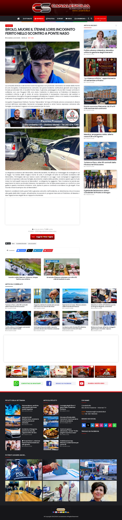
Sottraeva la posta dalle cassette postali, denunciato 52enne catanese (46, 328)
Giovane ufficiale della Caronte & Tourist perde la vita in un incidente (69, 419)
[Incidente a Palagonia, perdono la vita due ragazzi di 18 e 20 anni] (12, 433)
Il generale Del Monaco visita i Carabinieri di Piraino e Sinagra (97, 191)
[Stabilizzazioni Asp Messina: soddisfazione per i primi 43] (51, 445)
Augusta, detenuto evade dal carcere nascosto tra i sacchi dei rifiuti (46, 305)
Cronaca (39, 19)
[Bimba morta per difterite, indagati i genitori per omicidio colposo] (104, 318)
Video (69, 19)
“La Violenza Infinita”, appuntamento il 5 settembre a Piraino (100, 79)
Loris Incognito (32, 243)
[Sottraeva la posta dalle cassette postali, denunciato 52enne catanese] (47, 318)
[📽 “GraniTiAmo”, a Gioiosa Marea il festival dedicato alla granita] (12, 445)
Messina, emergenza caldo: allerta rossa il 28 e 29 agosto (98, 135)
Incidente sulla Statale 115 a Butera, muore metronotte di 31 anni (74, 328)
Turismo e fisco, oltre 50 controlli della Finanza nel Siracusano (100, 163)
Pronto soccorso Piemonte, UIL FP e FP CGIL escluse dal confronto (99, 107)
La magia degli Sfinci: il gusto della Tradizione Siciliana (67, 407)
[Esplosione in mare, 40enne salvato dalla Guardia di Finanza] (75, 296)
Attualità (28, 19)
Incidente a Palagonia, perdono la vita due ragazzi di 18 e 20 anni (29, 431)
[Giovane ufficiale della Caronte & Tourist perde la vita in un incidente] (51, 421)
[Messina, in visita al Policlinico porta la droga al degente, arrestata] (104, 296)
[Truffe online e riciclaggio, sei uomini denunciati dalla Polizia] (18, 318)
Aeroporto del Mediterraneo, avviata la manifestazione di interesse (30, 420)
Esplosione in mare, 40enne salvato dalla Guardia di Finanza (74, 305)
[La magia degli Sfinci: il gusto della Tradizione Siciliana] (51, 410)
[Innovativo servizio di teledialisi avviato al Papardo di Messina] (61, 491)
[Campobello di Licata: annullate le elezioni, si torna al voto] (61, 469)
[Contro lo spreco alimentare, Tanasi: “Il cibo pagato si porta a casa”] (51, 433)
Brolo (13, 243)
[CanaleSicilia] (61, 8)
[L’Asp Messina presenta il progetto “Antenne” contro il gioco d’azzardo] (23, 491)
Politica (51, 19)
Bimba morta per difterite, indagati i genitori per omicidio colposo (103, 328)
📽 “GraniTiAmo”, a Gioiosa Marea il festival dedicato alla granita (31, 442)
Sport (60, 19)
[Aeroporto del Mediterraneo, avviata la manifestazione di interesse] (12, 421)
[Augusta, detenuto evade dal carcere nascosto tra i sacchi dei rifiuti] (47, 296)
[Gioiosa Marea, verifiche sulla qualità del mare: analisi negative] (12, 410)
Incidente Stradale (21, 243)
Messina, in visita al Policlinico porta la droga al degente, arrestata (103, 305)
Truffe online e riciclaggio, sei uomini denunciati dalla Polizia (17, 328)
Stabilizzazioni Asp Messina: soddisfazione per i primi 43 (69, 442)
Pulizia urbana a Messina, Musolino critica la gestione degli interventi (99, 51)
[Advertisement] (42, 211)
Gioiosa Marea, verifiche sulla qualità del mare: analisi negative (30, 407)
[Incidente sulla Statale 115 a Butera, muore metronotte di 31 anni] (75, 318)
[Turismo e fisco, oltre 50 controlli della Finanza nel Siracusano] (18, 296)
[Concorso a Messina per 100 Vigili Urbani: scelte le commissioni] (23, 469)
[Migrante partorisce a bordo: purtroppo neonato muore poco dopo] (98, 469)
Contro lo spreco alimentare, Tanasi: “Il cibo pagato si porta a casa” (69, 431)
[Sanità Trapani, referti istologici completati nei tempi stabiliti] (98, 491)
